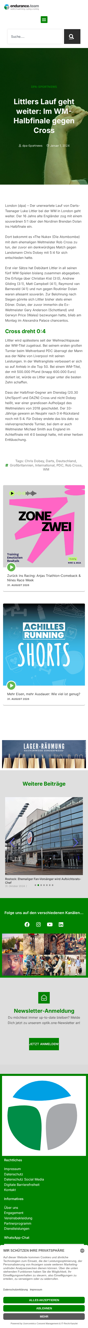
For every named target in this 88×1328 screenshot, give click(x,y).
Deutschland (66, 461)
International (45, 465)
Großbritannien (21, 465)
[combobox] (35, 36)
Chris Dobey (34, 461)
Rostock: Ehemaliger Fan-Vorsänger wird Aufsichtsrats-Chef (43, 880)
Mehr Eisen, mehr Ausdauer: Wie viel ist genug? (43, 694)
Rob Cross (73, 465)
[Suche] (72, 36)
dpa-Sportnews (44, 86)
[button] (44, 19)
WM (46, 469)
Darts (50, 461)
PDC (59, 465)
